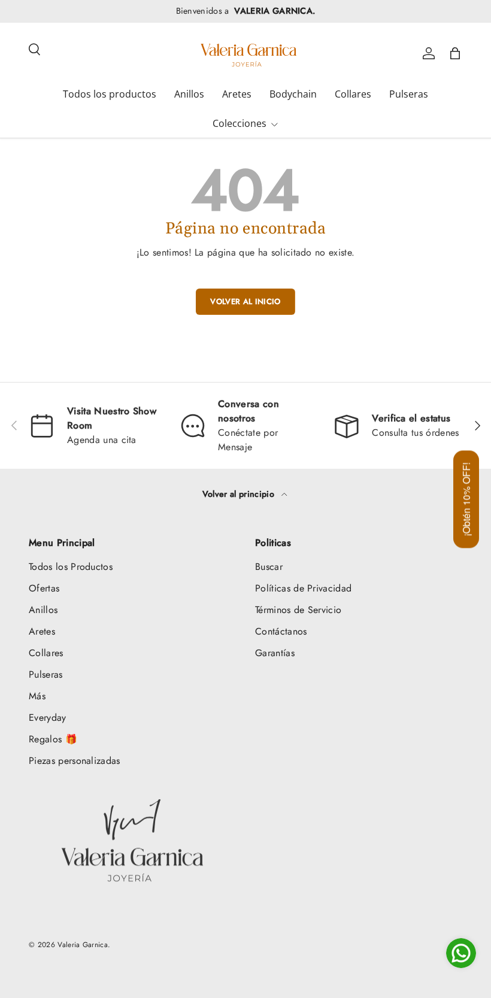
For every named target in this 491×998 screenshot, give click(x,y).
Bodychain (293, 94)
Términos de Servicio (298, 610)
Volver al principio (239, 494)
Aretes (236, 94)
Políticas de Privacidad (303, 588)
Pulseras (408, 94)
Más (37, 696)
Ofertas (44, 588)
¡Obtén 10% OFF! (466, 499)
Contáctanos (281, 631)
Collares (353, 94)
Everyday (47, 717)
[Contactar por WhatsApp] (461, 953)
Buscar (269, 567)
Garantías (275, 653)
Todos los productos (109, 94)
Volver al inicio (245, 301)
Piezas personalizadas (74, 761)
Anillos (189, 94)
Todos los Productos (71, 567)
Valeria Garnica (82, 944)
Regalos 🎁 (53, 739)
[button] (455, 53)
